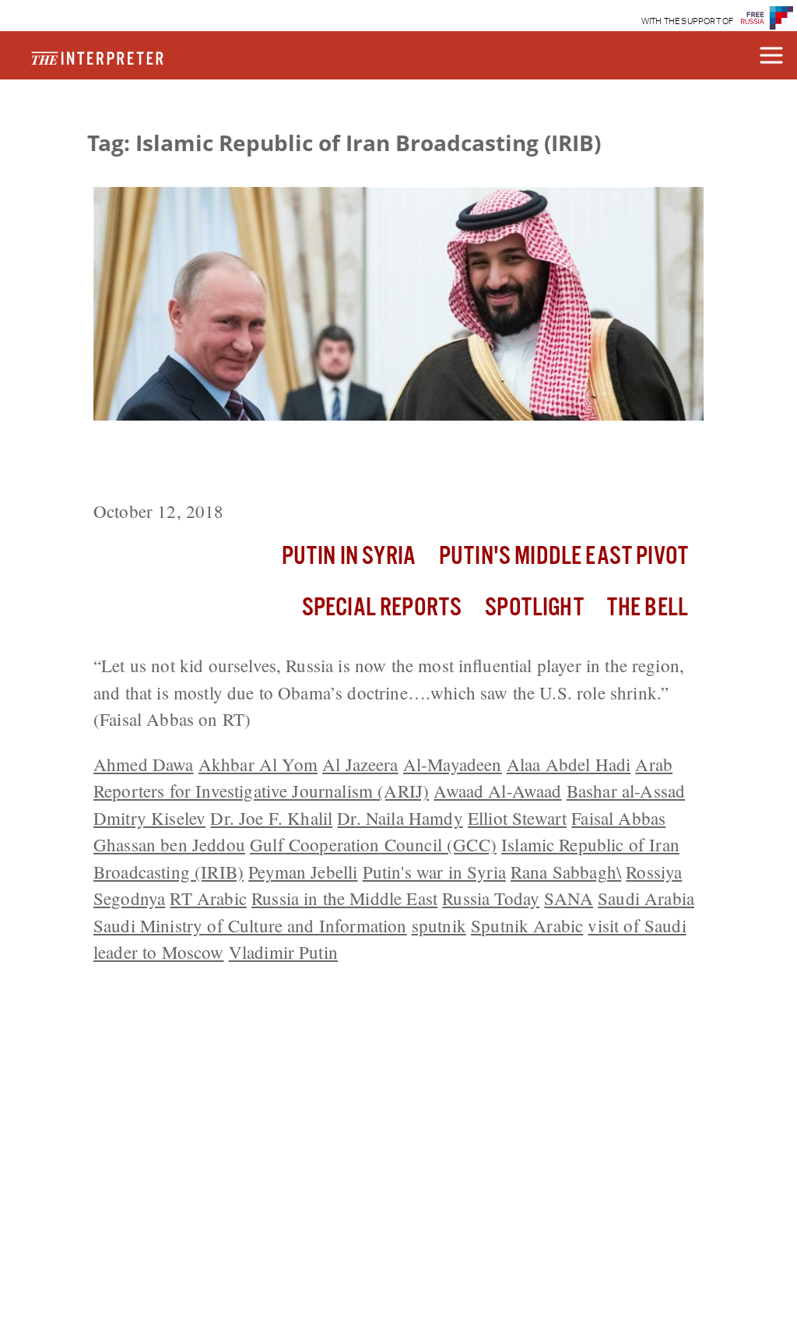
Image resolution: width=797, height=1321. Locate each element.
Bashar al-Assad (626, 790)
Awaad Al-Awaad (497, 790)
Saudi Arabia (646, 898)
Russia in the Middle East (344, 898)
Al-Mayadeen (452, 764)
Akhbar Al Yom (258, 764)
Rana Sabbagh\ (566, 871)
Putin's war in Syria (434, 871)
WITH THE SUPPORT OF (687, 21)
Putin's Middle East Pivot (563, 556)
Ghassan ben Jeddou (169, 844)
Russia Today (490, 898)
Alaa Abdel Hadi (568, 764)
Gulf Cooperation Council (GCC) (373, 844)
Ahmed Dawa (143, 764)
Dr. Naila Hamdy (399, 818)
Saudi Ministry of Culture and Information (250, 925)
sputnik (439, 925)
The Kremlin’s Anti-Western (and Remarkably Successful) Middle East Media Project (381, 463)
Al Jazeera (360, 764)
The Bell (647, 608)
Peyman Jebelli (302, 871)
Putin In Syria (349, 556)
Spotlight (534, 608)
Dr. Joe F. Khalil (271, 818)
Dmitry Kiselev (149, 818)
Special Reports (382, 608)
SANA (568, 898)
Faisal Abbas (618, 818)
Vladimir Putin (283, 951)
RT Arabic (208, 898)
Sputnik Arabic (527, 925)
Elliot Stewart (517, 818)
